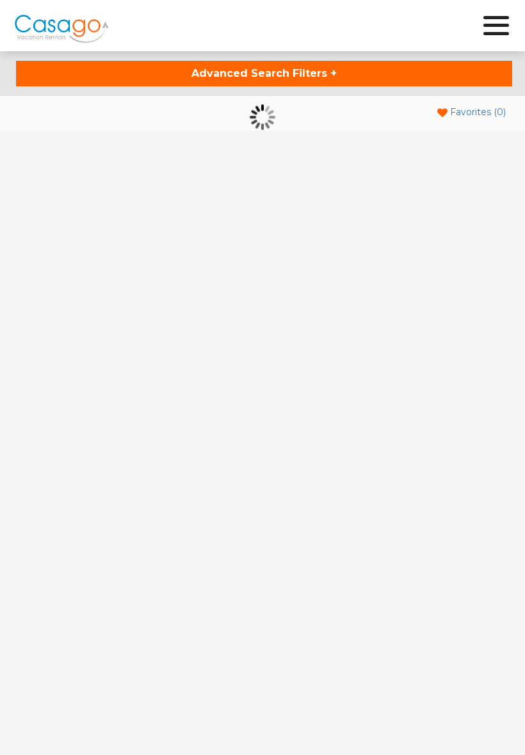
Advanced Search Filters (264, 73)
